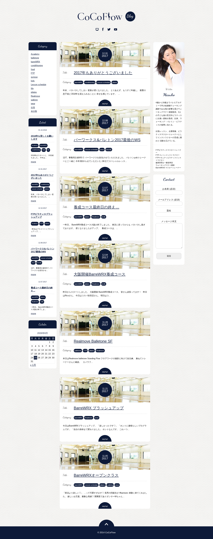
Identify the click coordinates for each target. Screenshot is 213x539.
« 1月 (33, 365)
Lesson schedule (38, 84)
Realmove (35, 96)
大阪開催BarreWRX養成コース (100, 274)
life (32, 88)
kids (33, 81)
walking (34, 100)
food (33, 69)
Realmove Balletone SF (93, 341)
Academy (35, 54)
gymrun (34, 77)
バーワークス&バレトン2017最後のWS (107, 140)
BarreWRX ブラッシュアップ (99, 408)
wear (33, 103)
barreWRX (35, 62)
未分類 (34, 111)
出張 (33, 107)
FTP (33, 73)
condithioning (37, 65)
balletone (35, 58)
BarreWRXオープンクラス (96, 475)
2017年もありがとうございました (103, 73)
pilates (34, 92)
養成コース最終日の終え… (96, 207)
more (33, 161)
